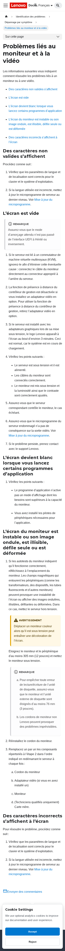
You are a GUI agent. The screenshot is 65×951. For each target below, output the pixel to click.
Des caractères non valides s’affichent (33, 89)
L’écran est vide (19, 97)
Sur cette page (14, 36)
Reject (32, 941)
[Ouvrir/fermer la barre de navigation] (5, 5)
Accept (32, 931)
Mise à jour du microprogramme (29, 435)
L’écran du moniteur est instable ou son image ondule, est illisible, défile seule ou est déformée (35, 124)
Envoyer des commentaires (24, 891)
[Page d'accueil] (6, 16)
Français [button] (44, 5)
